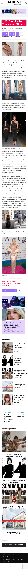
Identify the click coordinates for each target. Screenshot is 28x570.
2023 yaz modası (6, 282)
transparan (17, 283)
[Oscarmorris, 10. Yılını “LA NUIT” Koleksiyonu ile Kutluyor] (7, 373)
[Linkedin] (17, 34)
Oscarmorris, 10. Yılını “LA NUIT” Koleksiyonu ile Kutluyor (20, 372)
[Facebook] (3, 34)
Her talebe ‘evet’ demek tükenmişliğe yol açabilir (19, 346)
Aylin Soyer (10, 28)
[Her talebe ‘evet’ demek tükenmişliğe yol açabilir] (7, 347)
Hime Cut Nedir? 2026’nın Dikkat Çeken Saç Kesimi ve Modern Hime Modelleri (20, 399)
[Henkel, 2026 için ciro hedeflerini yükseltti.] (7, 386)
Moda (12, 30)
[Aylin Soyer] (3, 28)
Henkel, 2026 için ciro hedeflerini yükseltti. (19, 386)
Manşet (8, 30)
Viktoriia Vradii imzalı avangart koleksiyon (18, 359)
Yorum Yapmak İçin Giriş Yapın (14, 544)
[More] (21, 34)
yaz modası (5, 285)
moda (14, 282)
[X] (6, 34)
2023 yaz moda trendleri (9, 280)
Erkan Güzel (16, 390)
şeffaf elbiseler (7, 283)
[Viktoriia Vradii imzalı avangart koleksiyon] (7, 360)
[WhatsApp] (13, 34)
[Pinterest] (10, 34)
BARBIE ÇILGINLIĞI (20, 415)
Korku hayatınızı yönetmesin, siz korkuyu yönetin (8, 417)
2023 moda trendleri (15, 278)
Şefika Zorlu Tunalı (18, 377)
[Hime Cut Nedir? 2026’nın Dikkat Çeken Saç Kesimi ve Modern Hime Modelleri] (7, 399)
